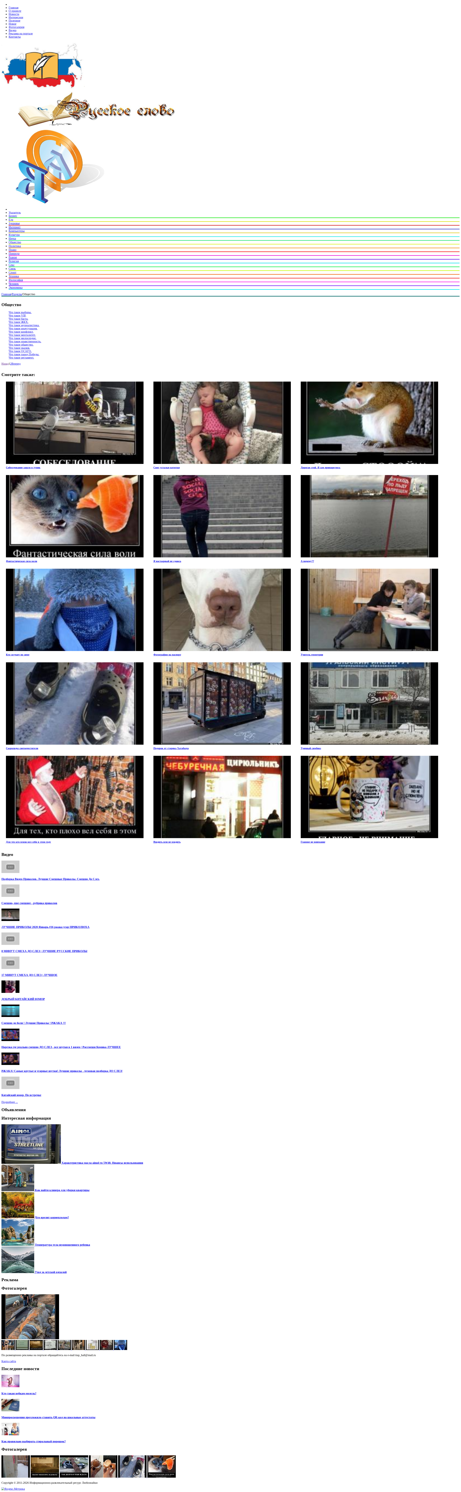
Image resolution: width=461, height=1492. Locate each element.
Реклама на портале (21, 33)
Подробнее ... (9, 1102)
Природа (14, 253)
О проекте (15, 10)
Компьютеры (17, 230)
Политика (15, 245)
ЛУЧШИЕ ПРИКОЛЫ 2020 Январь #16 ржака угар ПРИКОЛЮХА (45, 927)
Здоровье (14, 223)
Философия (16, 279)
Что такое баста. (18, 318)
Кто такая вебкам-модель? (18, 1393)
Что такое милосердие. (22, 338)
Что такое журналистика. (24, 325)
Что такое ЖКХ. (18, 322)
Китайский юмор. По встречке (21, 1095)
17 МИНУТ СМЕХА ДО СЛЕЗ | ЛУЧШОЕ (29, 975)
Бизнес (13, 215)
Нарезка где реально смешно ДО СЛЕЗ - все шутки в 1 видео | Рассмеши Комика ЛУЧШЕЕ (61, 1047)
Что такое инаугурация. (23, 328)
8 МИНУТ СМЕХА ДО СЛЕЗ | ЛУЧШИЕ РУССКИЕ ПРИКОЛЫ (44, 951)
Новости (14, 14)
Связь (12, 268)
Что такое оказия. (19, 347)
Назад (5, 363)
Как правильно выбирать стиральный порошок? (33, 1441)
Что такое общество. (21, 344)
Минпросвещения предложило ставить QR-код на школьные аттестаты (48, 1417)
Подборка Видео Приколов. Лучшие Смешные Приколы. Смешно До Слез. (50, 879)
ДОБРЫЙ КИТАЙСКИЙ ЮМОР (23, 999)
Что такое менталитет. (22, 334)
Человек (14, 283)
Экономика (16, 287)
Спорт (12, 272)
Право (12, 249)
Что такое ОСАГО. (20, 351)
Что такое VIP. (17, 315)
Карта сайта (8, 1361)
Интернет (15, 227)
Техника (14, 276)
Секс (12, 264)
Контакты (15, 36)
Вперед (16, 363)
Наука (12, 238)
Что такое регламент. (21, 357)
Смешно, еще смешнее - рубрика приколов (29, 903)
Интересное (16, 17)
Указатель (15, 212)
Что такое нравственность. (25, 341)
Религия (14, 261)
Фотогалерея (16, 27)
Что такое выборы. (20, 312)
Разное (13, 257)
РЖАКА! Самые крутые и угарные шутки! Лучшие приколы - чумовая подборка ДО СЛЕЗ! (61, 1070)
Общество (15, 242)
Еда (11, 219)
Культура (14, 234)
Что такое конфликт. (21, 331)
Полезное (14, 20)
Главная (13, 7)
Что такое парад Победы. (24, 354)
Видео (12, 30)
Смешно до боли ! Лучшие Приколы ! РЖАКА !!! (33, 1023)
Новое (12, 23)
